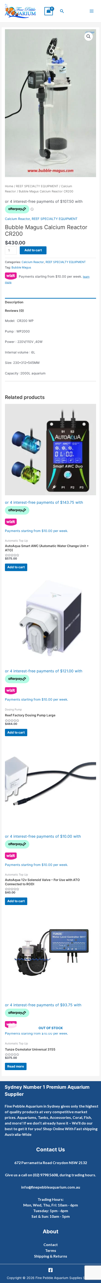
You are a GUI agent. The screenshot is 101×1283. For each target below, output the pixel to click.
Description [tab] (14, 302)
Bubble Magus (21, 267)
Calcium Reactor (17, 219)
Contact (50, 1244)
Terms (50, 1250)
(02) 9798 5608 (45, 1175)
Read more (15, 1066)
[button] (62, 11)
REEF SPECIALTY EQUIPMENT (37, 186)
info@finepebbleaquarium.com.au (50, 1187)
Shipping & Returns (50, 1256)
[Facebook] (50, 1270)
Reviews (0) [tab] (14, 311)
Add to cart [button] (16, 567)
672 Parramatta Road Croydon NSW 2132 (50, 1162)
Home (9, 186)
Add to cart (33, 250)
